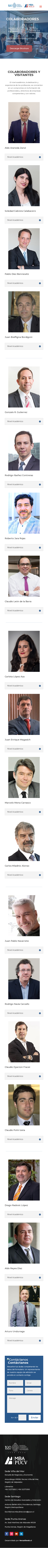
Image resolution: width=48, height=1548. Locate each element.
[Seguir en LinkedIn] (21, 1534)
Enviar (34, 1417)
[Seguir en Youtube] (16, 1534)
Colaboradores (22, 19)
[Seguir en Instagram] (11, 1534)
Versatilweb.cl (25, 1540)
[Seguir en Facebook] (7, 1534)
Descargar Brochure (19, 48)
